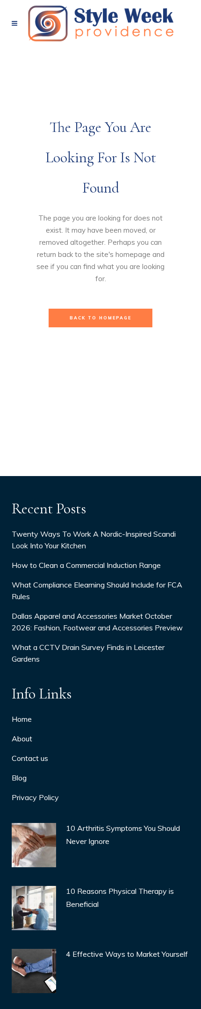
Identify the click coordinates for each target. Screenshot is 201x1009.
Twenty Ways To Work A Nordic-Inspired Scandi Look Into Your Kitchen (94, 539)
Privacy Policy (35, 797)
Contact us (30, 758)
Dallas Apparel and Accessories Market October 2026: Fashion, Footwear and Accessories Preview (97, 621)
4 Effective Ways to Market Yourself (127, 954)
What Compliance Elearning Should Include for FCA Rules (97, 590)
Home (22, 719)
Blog (19, 777)
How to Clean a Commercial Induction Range (86, 565)
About (22, 738)
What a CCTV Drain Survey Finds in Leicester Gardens (88, 653)
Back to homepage (100, 317)
